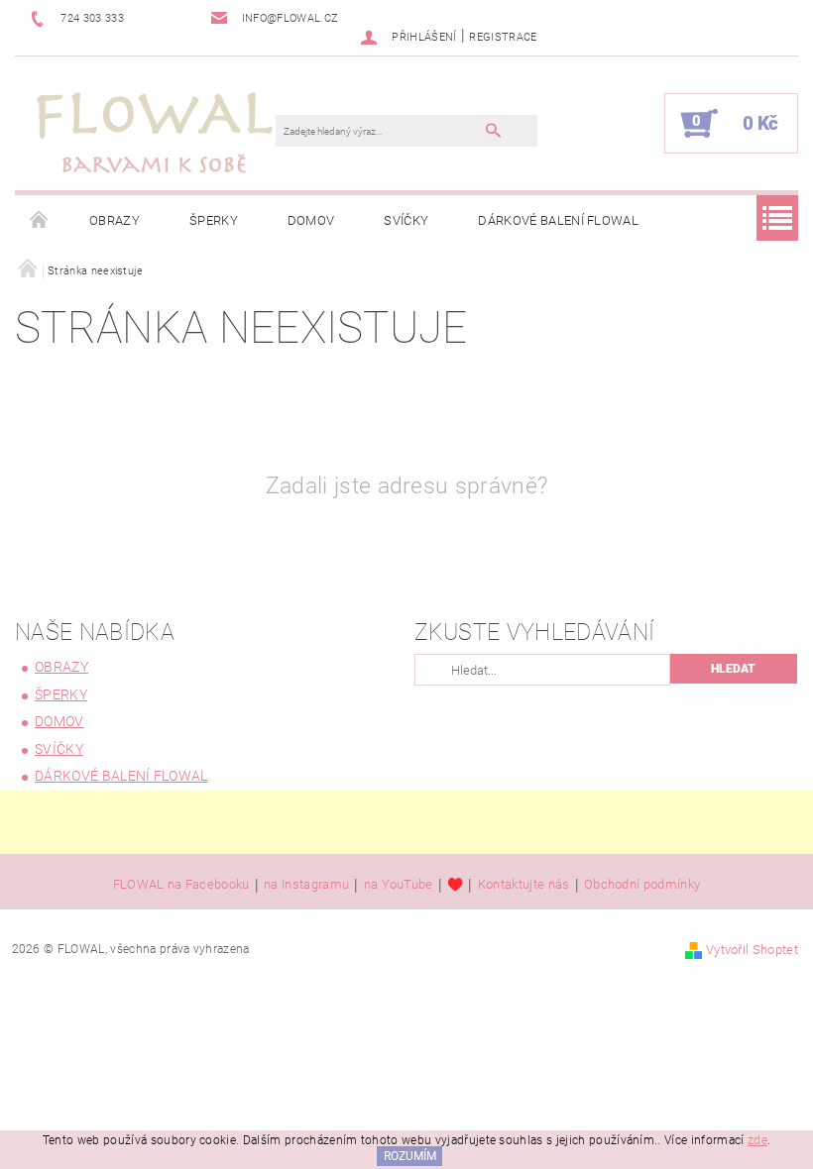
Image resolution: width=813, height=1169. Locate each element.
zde (757, 1140)
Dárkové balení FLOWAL (558, 220)
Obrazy (114, 220)
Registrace (502, 37)
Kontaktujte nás (524, 885)
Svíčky (406, 220)
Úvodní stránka (39, 221)
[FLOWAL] (155, 133)
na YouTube (398, 885)
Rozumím (410, 1156)
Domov (311, 220)
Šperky (213, 220)
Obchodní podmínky (642, 885)
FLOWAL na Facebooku (181, 885)
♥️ (455, 885)
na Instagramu (306, 885)
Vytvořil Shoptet (752, 949)
